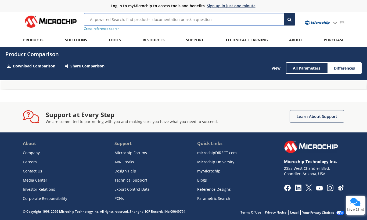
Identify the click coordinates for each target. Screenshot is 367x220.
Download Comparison (34, 65)
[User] (320, 23)
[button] (317, 116)
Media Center (35, 180)
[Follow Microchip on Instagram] (330, 189)
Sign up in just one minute (231, 5)
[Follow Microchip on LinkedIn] (298, 189)
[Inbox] (342, 23)
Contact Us (32, 171)
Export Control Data (132, 189)
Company (31, 152)
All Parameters (306, 68)
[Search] (290, 19)
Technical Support (130, 180)
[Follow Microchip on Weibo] (340, 189)
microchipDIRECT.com (217, 152)
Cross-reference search (101, 28)
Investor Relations (39, 189)
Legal (294, 212)
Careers (30, 161)
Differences (344, 68)
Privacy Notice (275, 212)
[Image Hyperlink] (50, 27)
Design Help (125, 171)
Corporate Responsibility (45, 198)
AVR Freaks (124, 161)
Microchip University (215, 161)
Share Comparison (87, 65)
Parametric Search (213, 198)
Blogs (202, 180)
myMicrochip (209, 171)
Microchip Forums (130, 152)
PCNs (119, 198)
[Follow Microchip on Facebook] (287, 189)
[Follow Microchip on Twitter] (308, 189)
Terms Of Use (250, 212)
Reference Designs (214, 189)
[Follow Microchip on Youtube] (319, 189)
